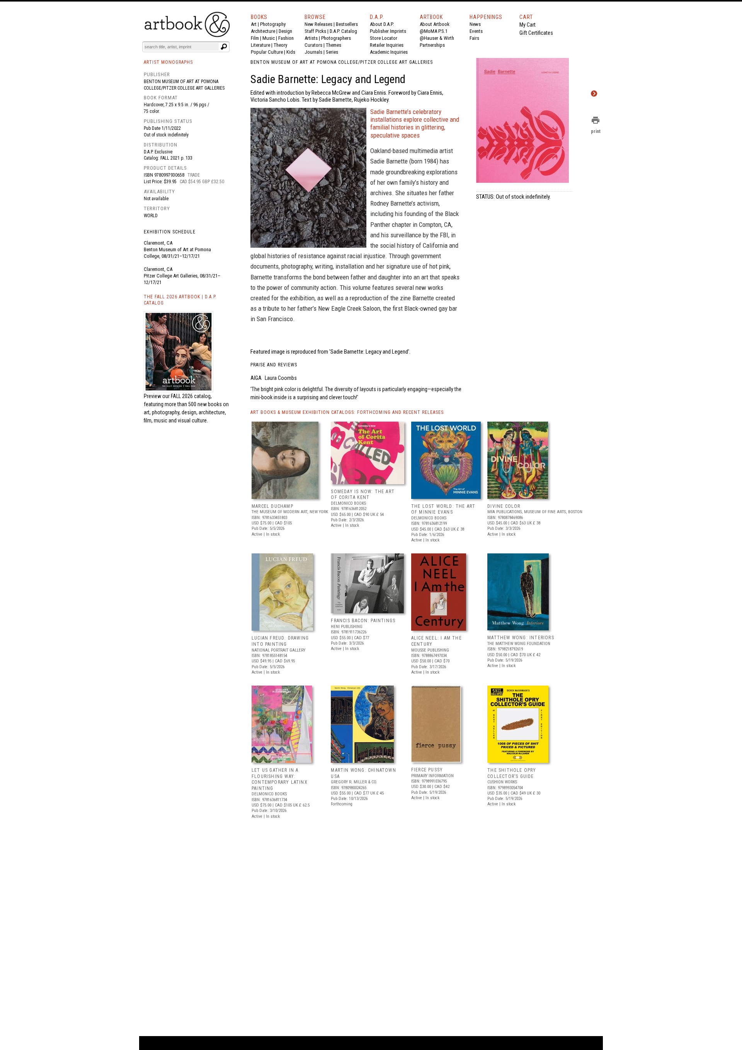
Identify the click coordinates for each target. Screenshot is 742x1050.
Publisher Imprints (388, 31)
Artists (311, 38)
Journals (313, 52)
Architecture (263, 31)
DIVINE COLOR (503, 506)
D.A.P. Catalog (343, 31)
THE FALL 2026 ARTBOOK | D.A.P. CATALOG (180, 300)
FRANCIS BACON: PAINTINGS (363, 620)
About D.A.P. (382, 24)
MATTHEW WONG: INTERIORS (520, 637)
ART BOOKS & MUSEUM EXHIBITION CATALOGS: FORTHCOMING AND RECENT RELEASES (347, 412)
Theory (280, 45)
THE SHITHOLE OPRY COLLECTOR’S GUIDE (511, 773)
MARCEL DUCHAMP (272, 506)
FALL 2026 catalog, (191, 396)
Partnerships (432, 45)
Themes (333, 45)
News (475, 24)
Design (285, 31)
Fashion (286, 38)
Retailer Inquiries (386, 45)
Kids (290, 52)
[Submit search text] (224, 47)
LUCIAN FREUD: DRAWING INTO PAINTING (280, 641)
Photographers (336, 38)
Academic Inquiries (389, 52)
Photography (273, 24)
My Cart (527, 25)
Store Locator (383, 38)
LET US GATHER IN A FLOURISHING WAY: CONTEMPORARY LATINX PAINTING (280, 779)
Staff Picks (315, 31)
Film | (256, 38)
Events (476, 31)
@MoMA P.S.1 (434, 31)
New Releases (318, 24)
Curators (313, 45)
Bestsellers (347, 24)
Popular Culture (267, 52)
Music (268, 38)
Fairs (474, 38)
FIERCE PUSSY (427, 770)
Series (332, 52)
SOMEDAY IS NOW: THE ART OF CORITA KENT (363, 494)
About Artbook (434, 24)
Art (254, 24)
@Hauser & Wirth (437, 38)
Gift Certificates (536, 33)
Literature (260, 45)
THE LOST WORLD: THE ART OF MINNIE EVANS (443, 509)
